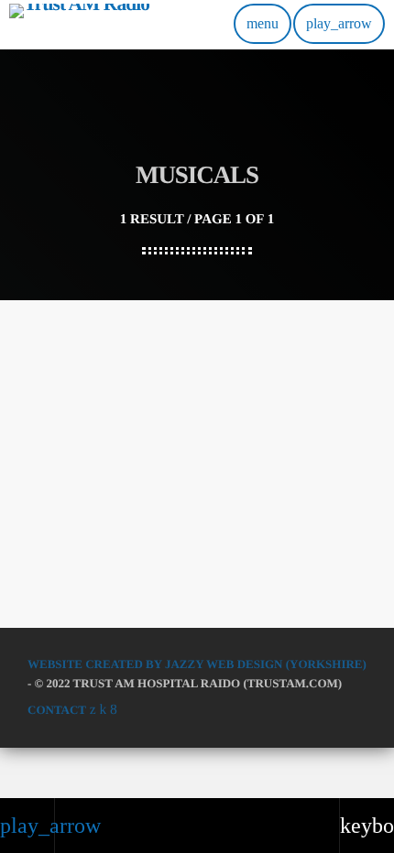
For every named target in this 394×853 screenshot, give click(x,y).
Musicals (59, 504)
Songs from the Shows (103, 534)
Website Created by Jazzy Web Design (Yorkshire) (197, 664)
